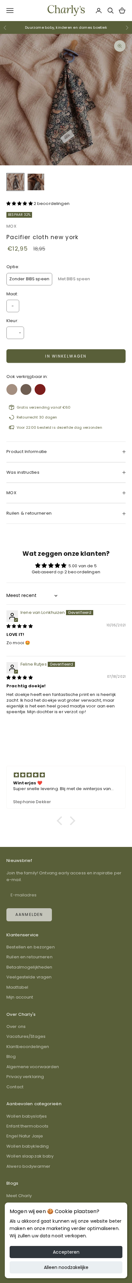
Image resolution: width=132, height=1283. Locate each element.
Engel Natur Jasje (24, 1136)
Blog (11, 1056)
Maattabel (17, 987)
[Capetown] (11, 387)
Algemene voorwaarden (32, 1067)
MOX (11, 226)
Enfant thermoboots (27, 1126)
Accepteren (66, 1252)
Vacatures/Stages (25, 1036)
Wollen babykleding (27, 1146)
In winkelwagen (66, 356)
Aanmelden (29, 914)
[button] (20, 203)
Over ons (16, 1026)
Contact (14, 1087)
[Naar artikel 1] (15, 182)
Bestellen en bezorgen (30, 947)
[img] (19, 626)
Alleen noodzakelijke (66, 1267)
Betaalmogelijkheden (29, 967)
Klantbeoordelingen (27, 1047)
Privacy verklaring (25, 1077)
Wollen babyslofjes (26, 1116)
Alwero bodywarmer (28, 1166)
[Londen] (26, 387)
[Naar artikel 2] (36, 182)
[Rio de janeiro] (40, 387)
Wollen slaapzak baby (30, 1156)
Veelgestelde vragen (29, 977)
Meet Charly (19, 1196)
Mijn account (19, 997)
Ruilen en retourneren (29, 957)
